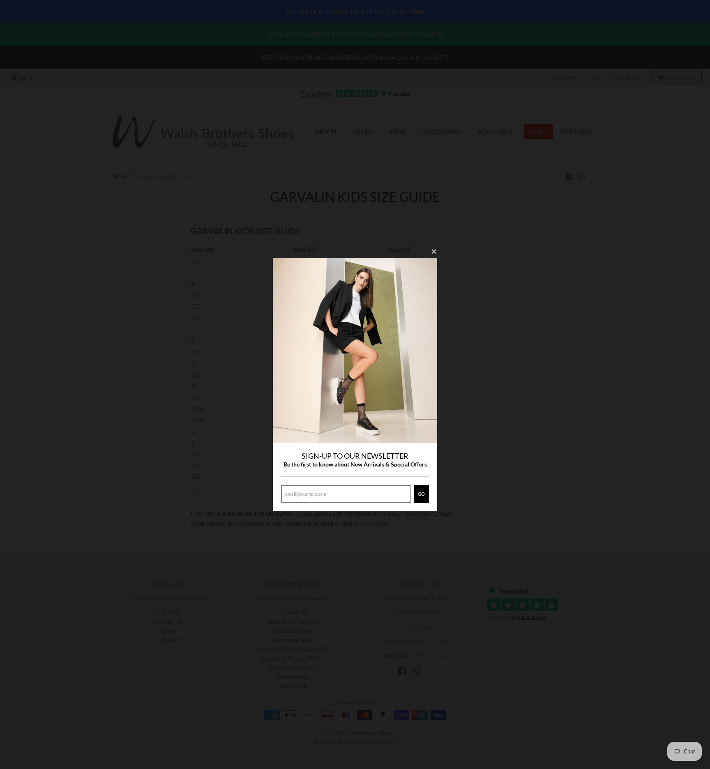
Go (421, 494)
